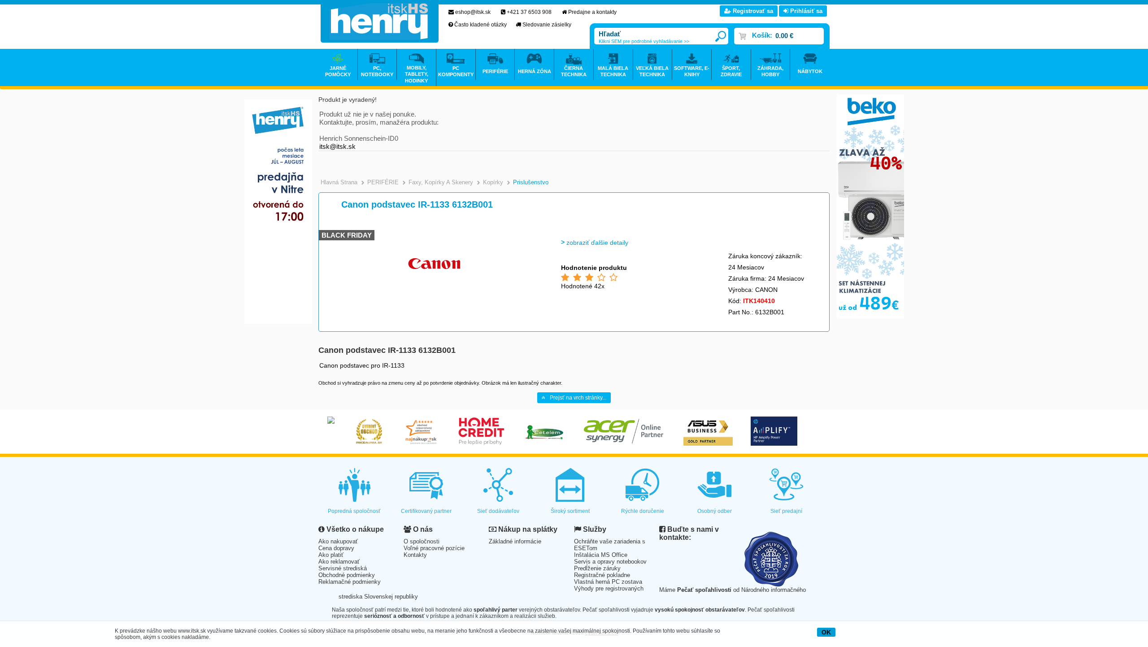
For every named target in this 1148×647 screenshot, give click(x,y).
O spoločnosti (421, 541)
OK (826, 632)
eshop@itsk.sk (473, 12)
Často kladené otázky (480, 25)
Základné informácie (515, 541)
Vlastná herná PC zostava (608, 581)
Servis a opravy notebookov (610, 561)
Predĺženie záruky (597, 568)
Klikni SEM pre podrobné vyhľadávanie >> (644, 41)
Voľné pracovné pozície (434, 548)
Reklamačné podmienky (349, 581)
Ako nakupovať (338, 541)
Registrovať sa (752, 11)
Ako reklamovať (339, 561)
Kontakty (415, 554)
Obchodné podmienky (346, 575)
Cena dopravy (336, 548)
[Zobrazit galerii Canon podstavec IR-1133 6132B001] (433, 295)
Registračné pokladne (602, 575)
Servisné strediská (342, 568)
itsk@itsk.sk (337, 146)
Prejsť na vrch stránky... (578, 398)
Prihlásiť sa (805, 11)
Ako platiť (331, 554)
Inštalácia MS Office (600, 554)
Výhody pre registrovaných (609, 588)
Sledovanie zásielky (546, 25)
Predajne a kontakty (592, 12)
